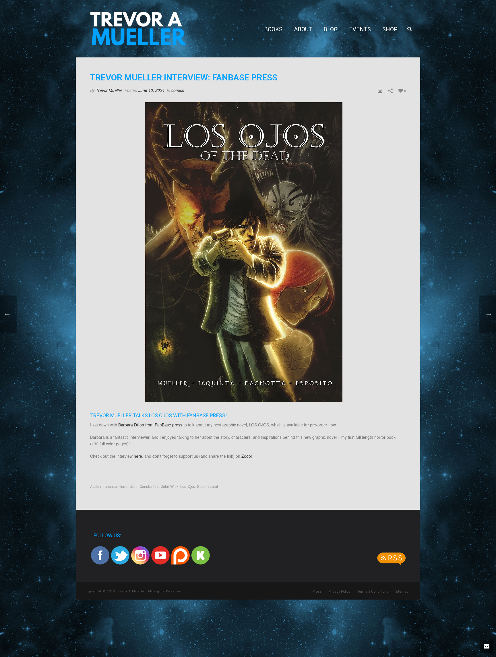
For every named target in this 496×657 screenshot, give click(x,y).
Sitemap (401, 592)
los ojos (187, 486)
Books (273, 29)
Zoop (246, 456)
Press (317, 592)
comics (177, 90)
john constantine (144, 486)
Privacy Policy (339, 592)
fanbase (109, 486)
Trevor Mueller (109, 90)
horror (124, 486)
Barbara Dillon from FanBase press (150, 425)
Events (360, 29)
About (303, 29)
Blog (330, 29)
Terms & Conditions (372, 592)
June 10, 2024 (151, 90)
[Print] (380, 90)
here (138, 456)
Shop (390, 29)
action (95, 486)
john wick (170, 486)
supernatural (207, 486)
